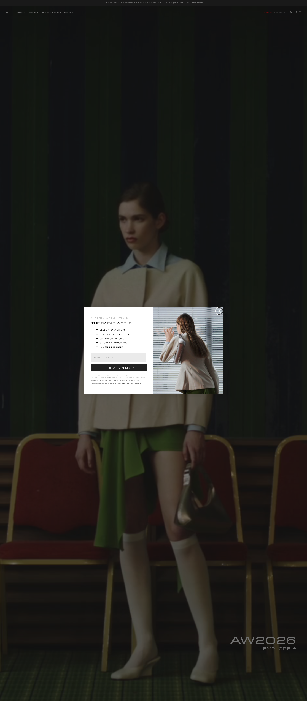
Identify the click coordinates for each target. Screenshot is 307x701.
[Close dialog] (219, 311)
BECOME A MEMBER (119, 367)
